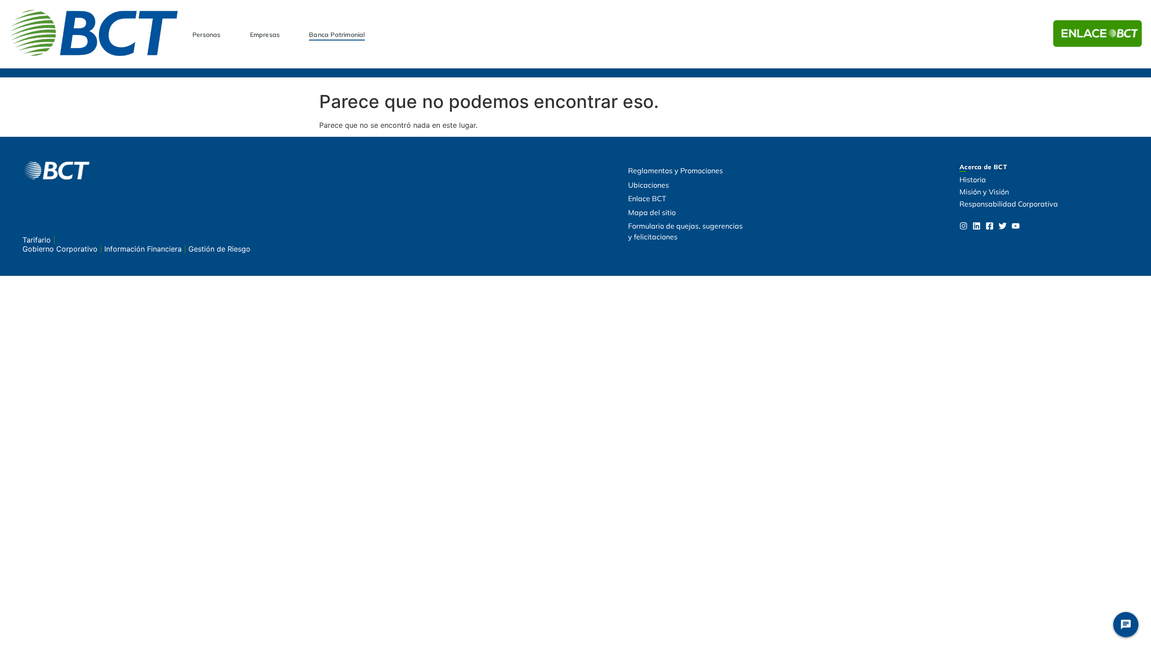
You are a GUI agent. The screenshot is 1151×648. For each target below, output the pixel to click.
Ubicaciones (648, 184)
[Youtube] (1016, 226)
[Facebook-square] (990, 226)
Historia (972, 179)
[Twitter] (1003, 226)
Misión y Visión (984, 191)
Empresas (265, 35)
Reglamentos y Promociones (675, 170)
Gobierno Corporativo (61, 248)
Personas (206, 35)
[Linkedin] (977, 226)
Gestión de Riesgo (219, 248)
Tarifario (37, 239)
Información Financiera (144, 248)
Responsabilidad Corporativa (1008, 203)
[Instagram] (963, 226)
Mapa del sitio (652, 212)
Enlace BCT (647, 198)
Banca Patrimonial (337, 35)
